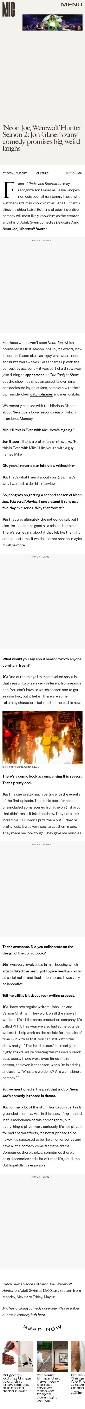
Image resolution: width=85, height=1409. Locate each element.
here (41, 1315)
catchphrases (41, 394)
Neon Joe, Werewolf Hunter (24, 229)
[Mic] (8, 9)
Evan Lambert (16, 173)
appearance (35, 375)
